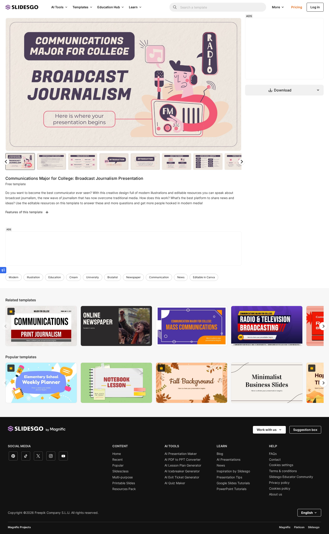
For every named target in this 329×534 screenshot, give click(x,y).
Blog (220, 454)
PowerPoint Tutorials (231, 489)
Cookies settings (281, 465)
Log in (315, 7)
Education (54, 277)
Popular (118, 465)
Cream (73, 277)
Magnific (285, 527)
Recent (117, 459)
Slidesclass (120, 471)
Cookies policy (279, 488)
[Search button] (174, 7)
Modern (13, 277)
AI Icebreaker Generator (182, 471)
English (307, 512)
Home (116, 454)
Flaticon (299, 527)
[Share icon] (233, 25)
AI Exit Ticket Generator (181, 477)
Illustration (33, 277)
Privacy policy (279, 482)
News (180, 277)
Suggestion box (305, 430)
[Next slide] (235, 84)
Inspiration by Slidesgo (233, 471)
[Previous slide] (6, 326)
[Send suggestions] (3, 270)
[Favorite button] (222, 25)
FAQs (273, 454)
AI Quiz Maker (174, 483)
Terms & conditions (283, 471)
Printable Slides (123, 483)
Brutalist (112, 277)
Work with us (267, 430)
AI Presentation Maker (180, 454)
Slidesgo (313, 527)
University (92, 277)
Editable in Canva (204, 277)
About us (275, 494)
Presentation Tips (229, 477)
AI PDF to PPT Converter (182, 459)
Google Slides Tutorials (233, 483)
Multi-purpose (122, 477)
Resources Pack (124, 489)
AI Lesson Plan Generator (182, 465)
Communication (159, 277)
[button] (241, 161)
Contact (275, 459)
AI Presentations (228, 459)
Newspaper (133, 277)
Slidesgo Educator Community (291, 477)
